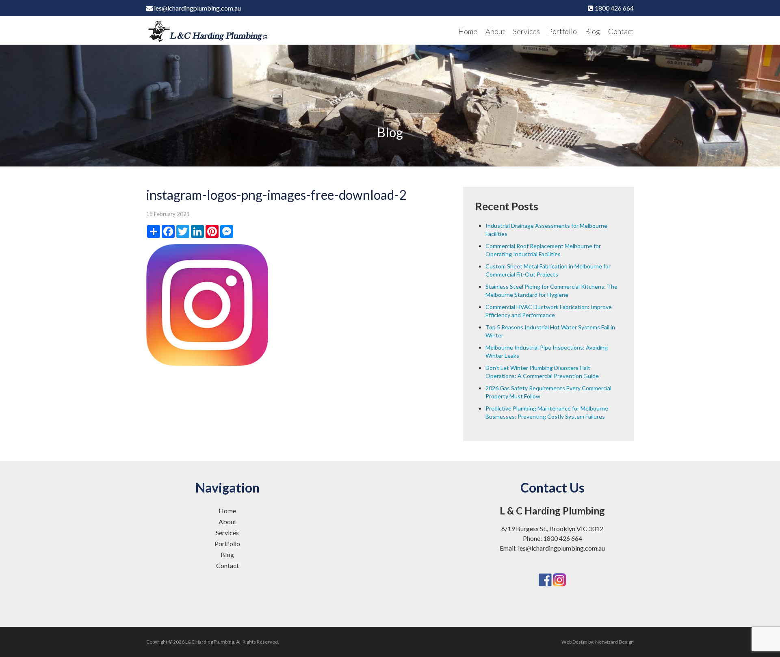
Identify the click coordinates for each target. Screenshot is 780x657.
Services (526, 31)
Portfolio (562, 31)
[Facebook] (545, 569)
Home (467, 31)
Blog (592, 31)
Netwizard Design (614, 642)
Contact (621, 31)
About (495, 31)
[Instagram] (559, 569)
